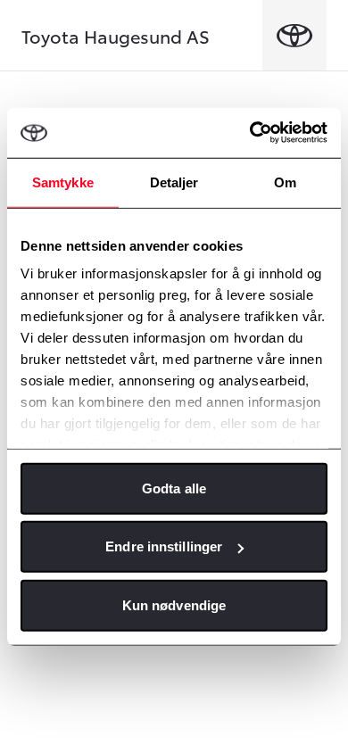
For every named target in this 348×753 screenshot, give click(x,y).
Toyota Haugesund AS (115, 35)
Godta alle (174, 487)
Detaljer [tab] (174, 181)
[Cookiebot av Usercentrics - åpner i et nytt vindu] (250, 133)
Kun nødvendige (174, 604)
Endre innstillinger (163, 546)
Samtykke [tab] (63, 181)
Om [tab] (285, 181)
